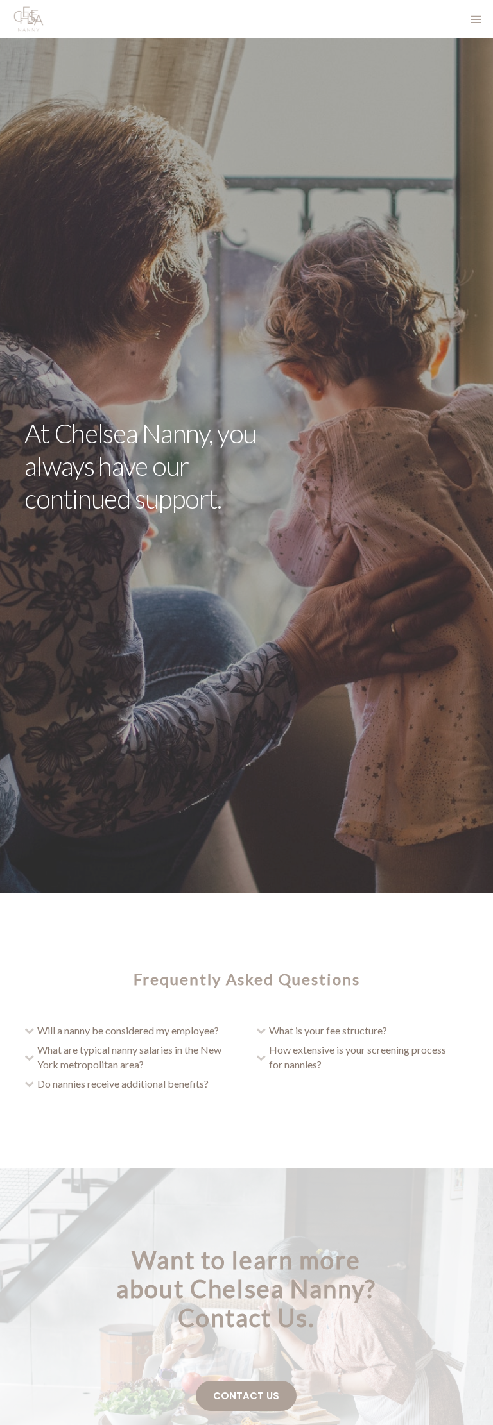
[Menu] (471, 19)
